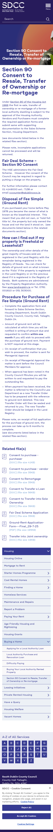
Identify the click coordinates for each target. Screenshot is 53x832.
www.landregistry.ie (19, 287)
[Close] (50, 788)
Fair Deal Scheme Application (28, 513)
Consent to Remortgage (25, 479)
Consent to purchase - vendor (28, 469)
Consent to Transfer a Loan (27, 489)
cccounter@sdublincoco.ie (24, 193)
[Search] (47, 19)
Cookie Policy (27, 802)
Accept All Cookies (26, 816)
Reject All (26, 808)
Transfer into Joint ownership (28, 536)
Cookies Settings (25, 824)
